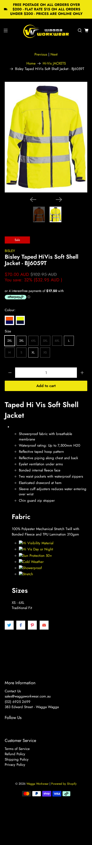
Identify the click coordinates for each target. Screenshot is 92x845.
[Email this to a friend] (44, 625)
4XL (33, 340)
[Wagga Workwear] (46, 30)
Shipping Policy (17, 759)
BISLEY (10, 250)
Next (54, 54)
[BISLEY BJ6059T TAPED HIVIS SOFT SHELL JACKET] (46, 137)
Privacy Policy (15, 764)
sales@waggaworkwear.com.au (28, 696)
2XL (9, 340)
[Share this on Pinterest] (32, 625)
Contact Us (13, 691)
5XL (45, 340)
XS (45, 352)
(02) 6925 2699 (17, 701)
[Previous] (33, 199)
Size (8, 331)
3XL (21, 340)
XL (33, 352)
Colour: (10, 310)
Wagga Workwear (37, 784)
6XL (57, 340)
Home (31, 63)
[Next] (59, 199)
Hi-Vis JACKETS (54, 63)
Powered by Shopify (64, 784)
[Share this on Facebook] (20, 625)
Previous (40, 54)
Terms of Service (17, 748)
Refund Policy (15, 754)
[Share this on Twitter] (9, 625)
